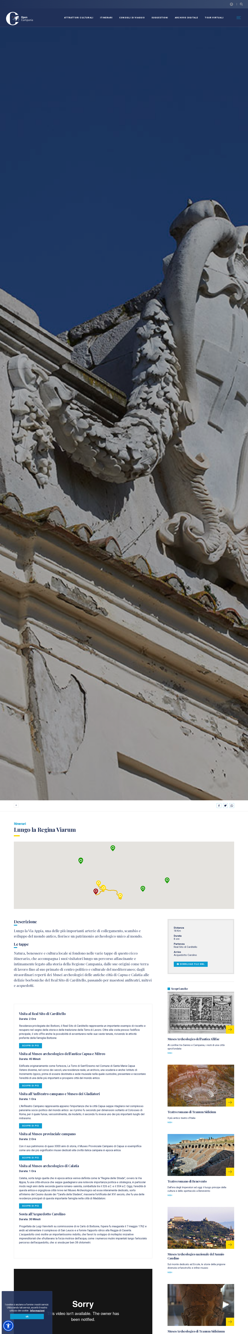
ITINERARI (106, 17)
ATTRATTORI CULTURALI (78, 17)
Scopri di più (30, 1045)
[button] (113, 848)
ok (27, 1316)
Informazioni (37, 1310)
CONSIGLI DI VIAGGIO (132, 17)
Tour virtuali (214, 17)
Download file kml (192, 964)
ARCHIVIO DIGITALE (186, 17)
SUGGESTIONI (159, 17)
